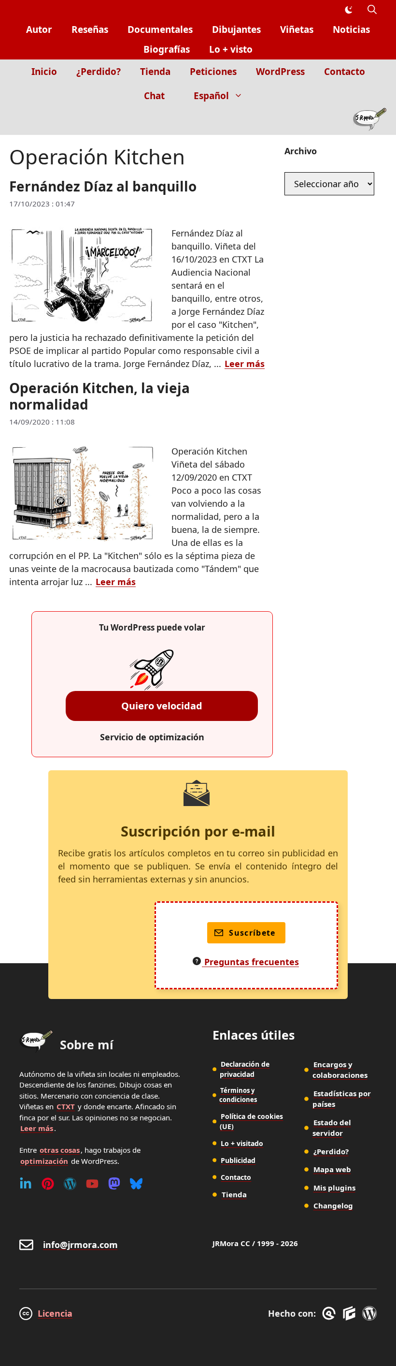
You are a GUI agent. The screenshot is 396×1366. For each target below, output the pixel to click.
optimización (44, 1161)
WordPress (280, 71)
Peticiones (213, 71)
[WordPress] (70, 1183)
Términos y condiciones (238, 1095)
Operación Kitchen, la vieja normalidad (99, 396)
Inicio (44, 71)
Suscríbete (252, 932)
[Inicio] (369, 121)
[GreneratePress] (330, 1313)
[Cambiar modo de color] (348, 10)
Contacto (344, 71)
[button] (372, 10)
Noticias (351, 29)
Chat (154, 95)
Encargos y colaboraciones (340, 1069)
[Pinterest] (48, 1183)
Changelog (333, 1205)
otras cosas (60, 1150)
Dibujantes (236, 29)
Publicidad (238, 1160)
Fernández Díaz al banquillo (103, 186)
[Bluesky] (136, 1183)
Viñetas (296, 29)
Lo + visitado (242, 1143)
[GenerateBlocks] (351, 1313)
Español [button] (211, 95)
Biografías (166, 49)
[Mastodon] (114, 1183)
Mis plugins (334, 1187)
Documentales (160, 29)
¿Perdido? (98, 71)
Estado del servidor (331, 1127)
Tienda (155, 71)
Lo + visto (231, 49)
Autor (39, 29)
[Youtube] (92, 1183)
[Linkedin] (25, 1183)
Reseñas (89, 29)
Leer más (245, 363)
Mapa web (332, 1169)
